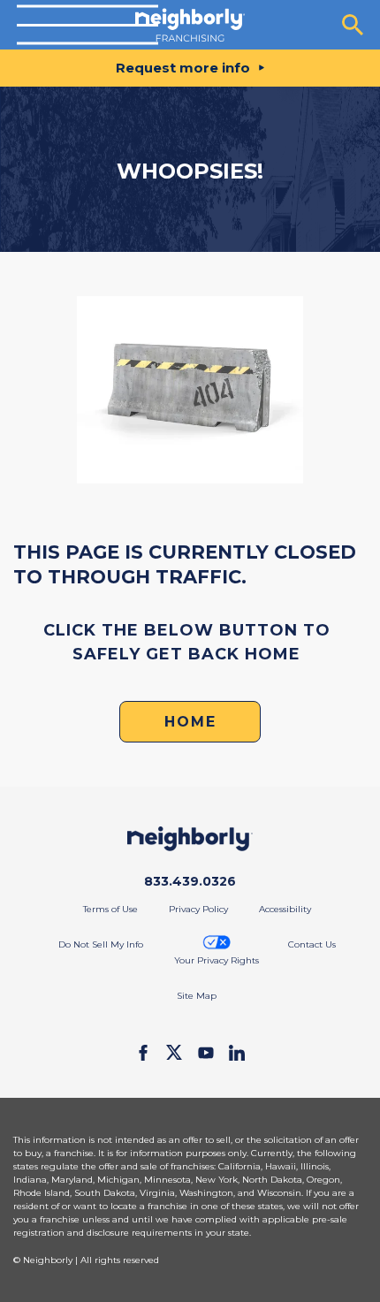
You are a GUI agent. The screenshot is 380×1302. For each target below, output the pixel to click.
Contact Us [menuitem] (312, 944)
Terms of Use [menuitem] (110, 909)
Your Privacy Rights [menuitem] (216, 960)
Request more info (183, 67)
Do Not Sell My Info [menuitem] (100, 944)
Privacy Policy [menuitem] (198, 909)
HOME (190, 721)
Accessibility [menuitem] (285, 909)
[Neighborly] (189, 24)
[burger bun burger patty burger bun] (87, 25)
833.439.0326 (190, 881)
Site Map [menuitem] (197, 995)
